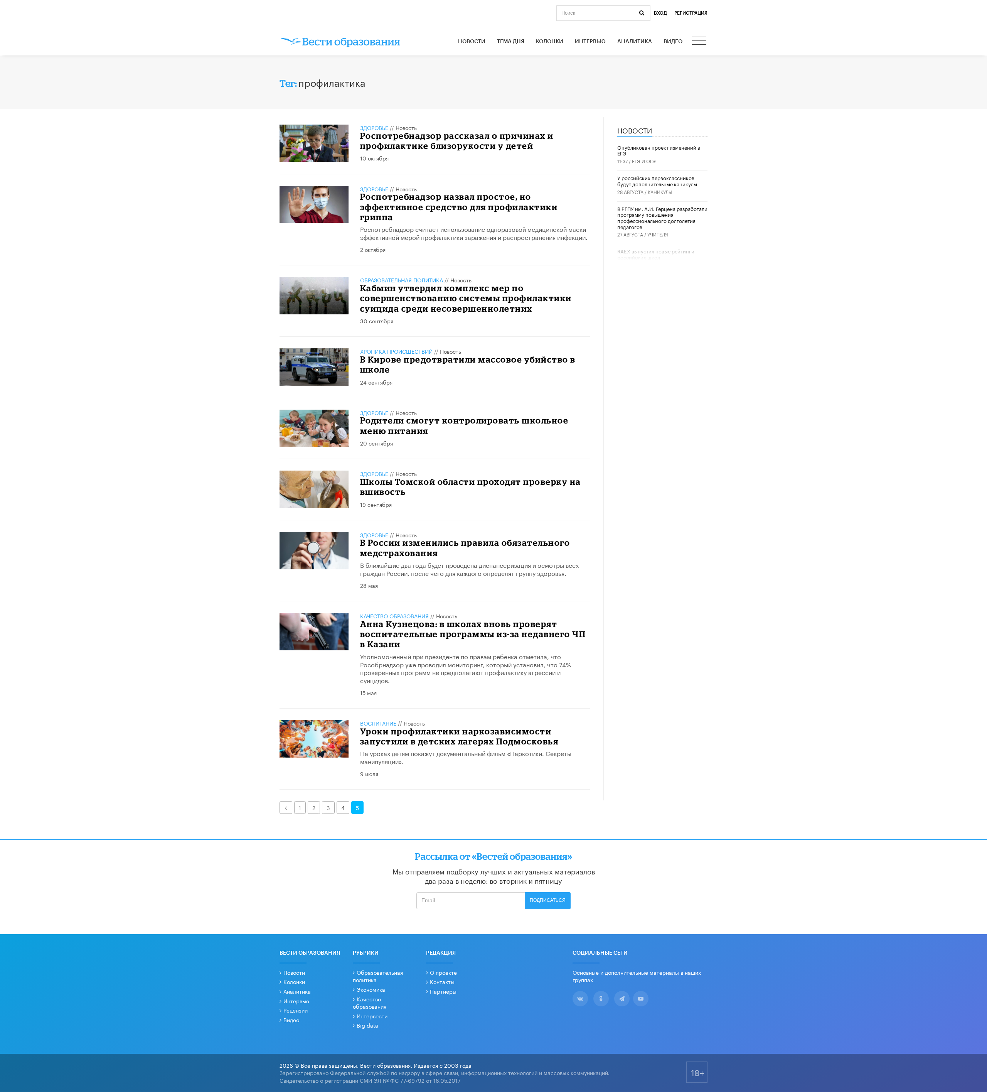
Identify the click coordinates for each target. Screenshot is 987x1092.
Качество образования (394, 615)
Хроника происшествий (396, 351)
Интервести (372, 1015)
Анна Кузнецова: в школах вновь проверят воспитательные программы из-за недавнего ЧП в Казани (473, 634)
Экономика (371, 989)
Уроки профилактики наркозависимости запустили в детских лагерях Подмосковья (459, 736)
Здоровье (374, 127)
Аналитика (634, 41)
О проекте (443, 972)
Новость (406, 127)
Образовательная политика (401, 279)
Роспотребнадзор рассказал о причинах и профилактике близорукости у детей (457, 140)
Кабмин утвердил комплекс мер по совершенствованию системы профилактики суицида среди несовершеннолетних (466, 298)
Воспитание (378, 723)
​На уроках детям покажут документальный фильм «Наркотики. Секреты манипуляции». (465, 757)
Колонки (549, 41)
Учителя (657, 234)
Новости (471, 41)
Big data (367, 1025)
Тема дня (510, 41)
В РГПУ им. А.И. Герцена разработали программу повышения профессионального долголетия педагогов (662, 217)
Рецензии (295, 1010)
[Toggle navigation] (699, 42)
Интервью (590, 41)
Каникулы (660, 191)
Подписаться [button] (548, 900)
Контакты (442, 981)
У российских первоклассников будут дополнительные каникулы (657, 180)
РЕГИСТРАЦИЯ (690, 13)
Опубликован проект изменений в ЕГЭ (658, 150)
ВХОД (660, 13)
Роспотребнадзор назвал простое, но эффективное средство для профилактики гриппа (459, 207)
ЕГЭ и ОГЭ (644, 160)
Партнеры (443, 991)
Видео (673, 41)
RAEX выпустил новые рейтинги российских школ (655, 254)
